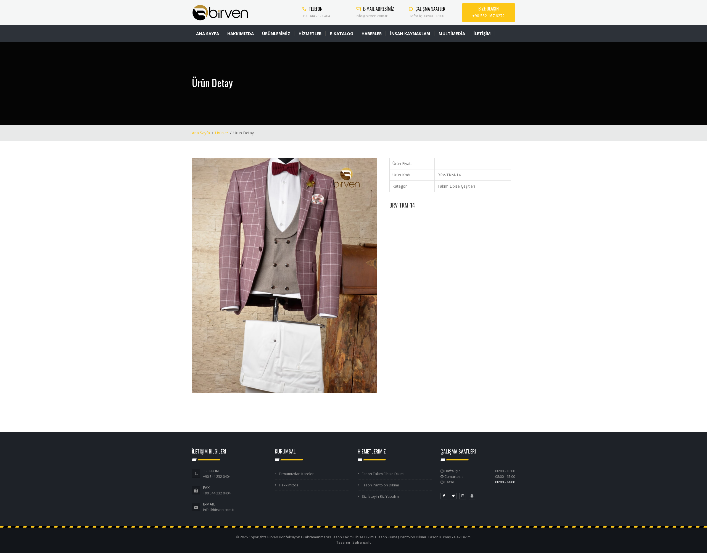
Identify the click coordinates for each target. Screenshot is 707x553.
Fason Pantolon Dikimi (380, 485)
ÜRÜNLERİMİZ (276, 33)
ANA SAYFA (207, 33)
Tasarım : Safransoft (353, 542)
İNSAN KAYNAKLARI (410, 33)
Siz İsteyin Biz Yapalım (380, 496)
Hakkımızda (289, 485)
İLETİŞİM (482, 33)
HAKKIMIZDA (240, 33)
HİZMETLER (310, 33)
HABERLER (372, 33)
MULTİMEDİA (452, 33)
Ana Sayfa (201, 132)
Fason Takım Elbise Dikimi (383, 473)
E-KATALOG (341, 33)
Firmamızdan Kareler (296, 473)
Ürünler (221, 132)
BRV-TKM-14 (402, 205)
